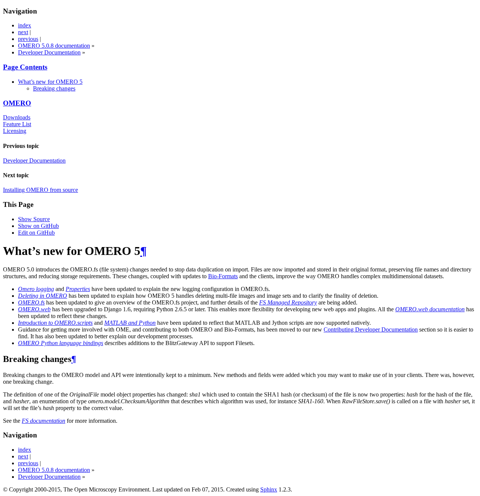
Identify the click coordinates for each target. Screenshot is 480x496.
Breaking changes (54, 88)
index (24, 25)
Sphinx (268, 489)
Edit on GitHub (36, 232)
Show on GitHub (38, 226)
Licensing (14, 131)
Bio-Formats (223, 276)
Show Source (34, 219)
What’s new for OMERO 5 (50, 81)
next (23, 32)
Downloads (16, 117)
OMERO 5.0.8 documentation (54, 45)
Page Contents (25, 67)
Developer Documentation (49, 52)
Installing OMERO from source (40, 190)
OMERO (17, 103)
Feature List (17, 124)
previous (28, 39)
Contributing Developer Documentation (371, 329)
